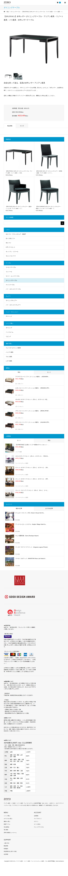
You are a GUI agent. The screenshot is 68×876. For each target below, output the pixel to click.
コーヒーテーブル (11, 267)
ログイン (36, 821)
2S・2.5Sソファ (10, 238)
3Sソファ (8, 243)
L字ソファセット (10, 247)
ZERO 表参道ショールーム (10, 832)
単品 (19, 372)
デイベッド (9, 316)
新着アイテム (7, 824)
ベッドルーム (9, 332)
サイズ (22, 126)
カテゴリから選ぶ (8, 818)
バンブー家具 (9, 352)
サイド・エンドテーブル (12, 276)
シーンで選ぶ (7, 815)
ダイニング (9, 327)
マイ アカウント (38, 818)
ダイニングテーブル (11, 280)
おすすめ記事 (49, 508)
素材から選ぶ (7, 821)
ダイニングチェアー (11, 300)
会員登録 (36, 815)
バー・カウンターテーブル (13, 289)
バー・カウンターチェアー (13, 305)
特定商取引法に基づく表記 (10, 851)
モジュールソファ (11, 256)
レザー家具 (9, 361)
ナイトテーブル (10, 284)
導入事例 (6, 829)
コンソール (9, 271)
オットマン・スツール (12, 251)
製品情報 (9, 126)
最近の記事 (19, 508)
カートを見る (37, 824)
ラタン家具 (9, 356)
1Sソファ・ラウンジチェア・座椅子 (16, 234)
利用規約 (6, 848)
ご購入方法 (6, 843)
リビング (8, 336)
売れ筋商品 (6, 827)
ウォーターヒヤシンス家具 (13, 348)
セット (49, 372)
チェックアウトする (39, 827)
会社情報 (6, 854)
